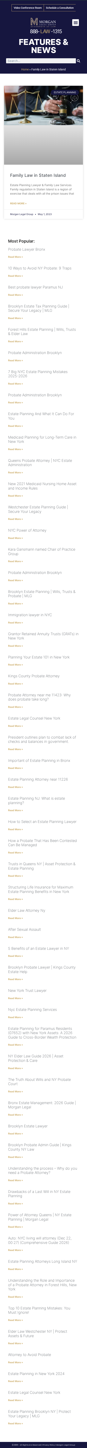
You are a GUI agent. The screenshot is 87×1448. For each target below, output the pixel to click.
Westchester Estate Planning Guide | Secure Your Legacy (38, 509)
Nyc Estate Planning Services (32, 1009)
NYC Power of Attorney (27, 530)
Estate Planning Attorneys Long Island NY (42, 1261)
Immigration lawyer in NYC (30, 615)
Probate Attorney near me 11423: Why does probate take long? (39, 697)
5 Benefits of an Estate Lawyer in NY (38, 948)
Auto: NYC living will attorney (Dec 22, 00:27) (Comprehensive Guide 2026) (40, 1240)
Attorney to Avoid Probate (29, 1355)
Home (25, 69)
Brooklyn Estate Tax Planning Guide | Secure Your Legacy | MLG (38, 308)
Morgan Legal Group (65, 1445)
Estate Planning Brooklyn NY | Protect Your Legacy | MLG (39, 1413)
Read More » (18, 203)
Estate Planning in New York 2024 (36, 1374)
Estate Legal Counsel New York (34, 718)
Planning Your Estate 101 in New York (39, 657)
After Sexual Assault (24, 929)
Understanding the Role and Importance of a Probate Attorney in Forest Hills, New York (42, 1284)
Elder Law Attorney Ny (26, 910)
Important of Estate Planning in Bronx (39, 760)
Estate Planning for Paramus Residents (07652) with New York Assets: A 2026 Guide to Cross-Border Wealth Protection (42, 1032)
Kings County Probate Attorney (34, 676)
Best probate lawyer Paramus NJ (35, 287)
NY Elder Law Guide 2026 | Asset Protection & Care (35, 1058)
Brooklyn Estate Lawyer (28, 1126)
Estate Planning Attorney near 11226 (38, 779)
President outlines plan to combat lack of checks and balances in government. (42, 739)
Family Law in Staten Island (38, 175)
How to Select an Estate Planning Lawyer (42, 821)
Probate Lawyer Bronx (26, 249)
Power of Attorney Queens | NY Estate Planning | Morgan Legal (39, 1217)
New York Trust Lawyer (27, 990)
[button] (75, 22)
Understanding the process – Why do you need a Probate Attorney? (42, 1170)
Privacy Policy (48, 1445)
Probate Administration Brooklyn (35, 353)
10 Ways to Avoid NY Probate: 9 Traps (39, 268)
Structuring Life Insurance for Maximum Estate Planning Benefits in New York (40, 889)
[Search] (78, 60)
